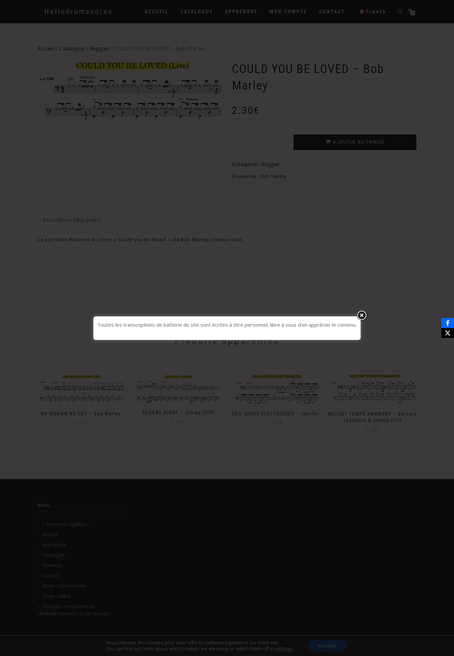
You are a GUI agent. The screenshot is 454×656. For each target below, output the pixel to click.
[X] (447, 333)
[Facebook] (447, 323)
